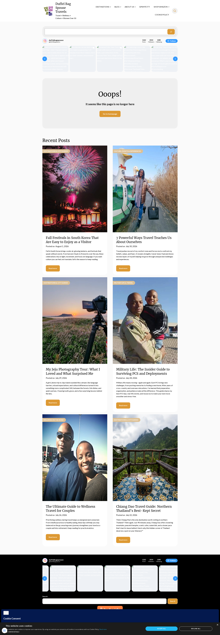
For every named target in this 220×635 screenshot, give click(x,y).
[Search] (171, 31)
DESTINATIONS (102, 7)
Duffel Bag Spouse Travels (63, 8)
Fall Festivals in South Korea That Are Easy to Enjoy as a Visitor (72, 240)
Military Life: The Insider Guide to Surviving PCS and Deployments (143, 371)
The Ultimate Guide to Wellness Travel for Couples (70, 508)
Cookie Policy (162, 15)
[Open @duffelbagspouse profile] (44, 40)
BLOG (116, 7)
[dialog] (110, 628)
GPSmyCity (144, 7)
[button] (44, 59)
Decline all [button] (195, 629)
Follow (173, 41)
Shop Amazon (161, 7)
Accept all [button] (161, 629)
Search (45, 596)
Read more (53, 268)
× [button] (217, 625)
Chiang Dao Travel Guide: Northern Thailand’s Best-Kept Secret (144, 508)
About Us (129, 7)
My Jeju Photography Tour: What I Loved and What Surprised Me (73, 371)
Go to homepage (110, 114)
